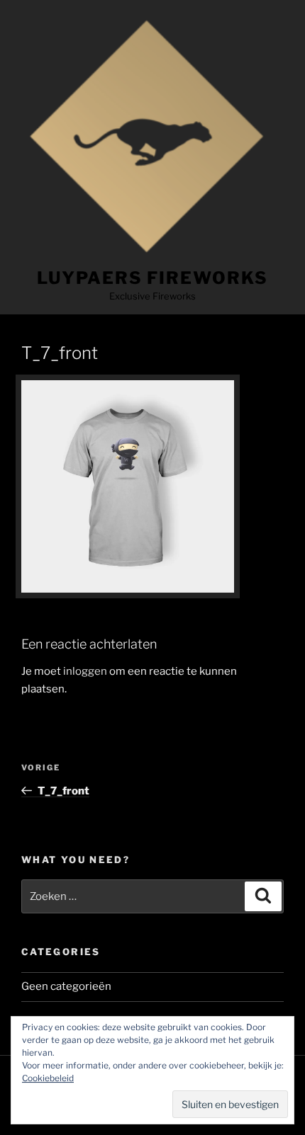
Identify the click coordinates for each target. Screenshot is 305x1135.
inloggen (85, 671)
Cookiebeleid (48, 1078)
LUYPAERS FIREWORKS (152, 278)
